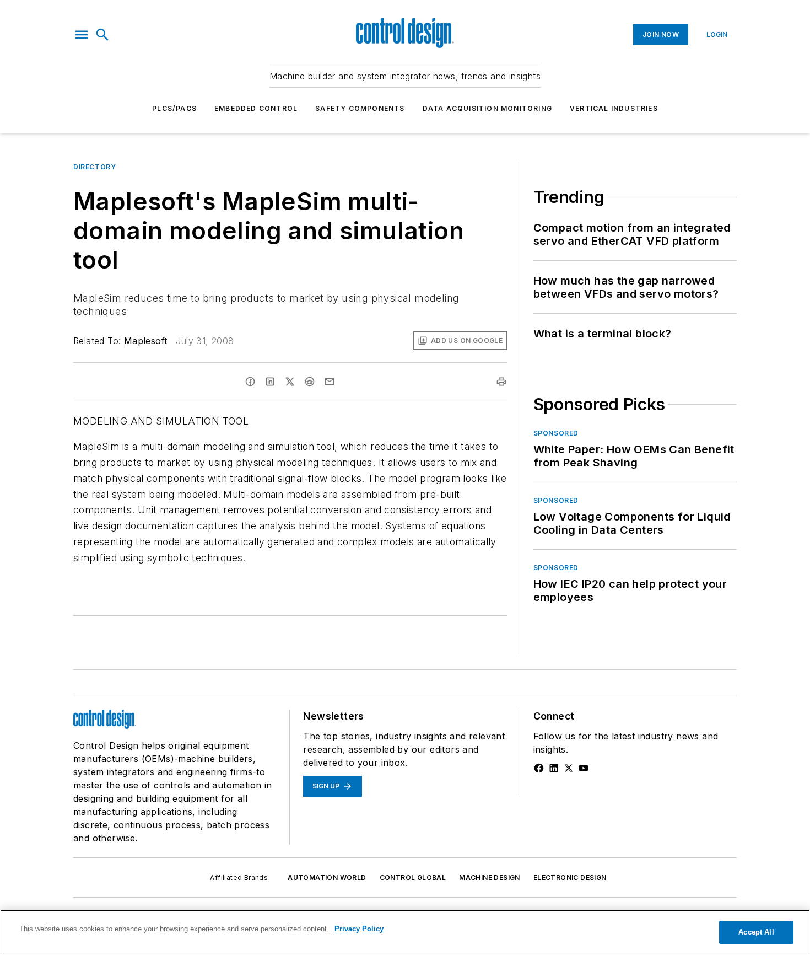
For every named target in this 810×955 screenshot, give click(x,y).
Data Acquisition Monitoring (487, 108)
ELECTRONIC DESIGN (570, 877)
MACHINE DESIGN (489, 877)
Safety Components (359, 108)
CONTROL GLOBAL (413, 877)
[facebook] (250, 381)
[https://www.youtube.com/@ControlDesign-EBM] (583, 768)
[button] (81, 34)
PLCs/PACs (174, 108)
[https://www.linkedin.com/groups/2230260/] (553, 768)
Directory (94, 167)
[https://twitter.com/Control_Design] (568, 768)
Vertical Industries (614, 108)
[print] (501, 381)
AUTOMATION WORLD (327, 877)
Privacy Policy (359, 929)
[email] (329, 381)
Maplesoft (146, 340)
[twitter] (289, 381)
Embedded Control (256, 108)
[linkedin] (270, 381)
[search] (102, 34)
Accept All (756, 932)
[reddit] (309, 381)
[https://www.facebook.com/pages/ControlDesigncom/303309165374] (538, 768)
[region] (405, 932)
